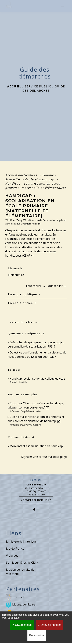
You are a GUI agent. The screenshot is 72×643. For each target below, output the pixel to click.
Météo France (15, 548)
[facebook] (36, 509)
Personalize (36, 635)
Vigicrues (12, 555)
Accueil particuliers (21, 175)
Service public (38, 86)
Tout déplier (56, 286)
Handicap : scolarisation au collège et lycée (37, 378)
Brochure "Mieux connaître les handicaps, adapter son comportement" (36, 405)
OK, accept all (23, 624)
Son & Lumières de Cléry (22, 562)
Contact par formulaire (36, 500)
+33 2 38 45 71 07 (36, 494)
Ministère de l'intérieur (21, 541)
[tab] (36, 268)
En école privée (21, 303)
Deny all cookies (50, 624)
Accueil (14, 86)
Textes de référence (24, 322)
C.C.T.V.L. (19, 597)
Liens (13, 533)
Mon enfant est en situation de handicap (36, 446)
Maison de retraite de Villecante (20, 572)
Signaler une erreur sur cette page (44, 457)
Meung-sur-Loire (23, 604)
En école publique (23, 294)
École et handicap (40, 179)
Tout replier (36, 286)
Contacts (36, 479)
